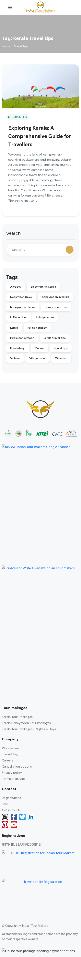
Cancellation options (17, 766)
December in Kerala (43, 286)
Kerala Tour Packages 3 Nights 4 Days (29, 729)
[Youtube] (14, 824)
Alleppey (15, 286)
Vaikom (15, 358)
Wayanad (61, 358)
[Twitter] (22, 817)
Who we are (10, 748)
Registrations (11, 798)
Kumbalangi (17, 348)
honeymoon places (22, 307)
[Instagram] (5, 817)
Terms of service (14, 779)
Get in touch (11, 810)
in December (18, 317)
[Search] (70, 250)
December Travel (21, 297)
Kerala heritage (37, 327)
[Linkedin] (31, 817)
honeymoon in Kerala (55, 297)
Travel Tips (21, 46)
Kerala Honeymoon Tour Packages (26, 723)
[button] (64, 7)
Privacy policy (12, 773)
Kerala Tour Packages (17, 717)
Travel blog (10, 754)
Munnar (39, 348)
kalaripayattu (45, 317)
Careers (7, 760)
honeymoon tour (56, 307)
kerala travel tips (55, 338)
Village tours (37, 358)
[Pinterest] (5, 824)
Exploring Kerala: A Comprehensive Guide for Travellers (39, 136)
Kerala (14, 327)
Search (13, 233)
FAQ (5, 804)
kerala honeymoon (22, 338)
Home (6, 46)
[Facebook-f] (14, 817)
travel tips (61, 348)
